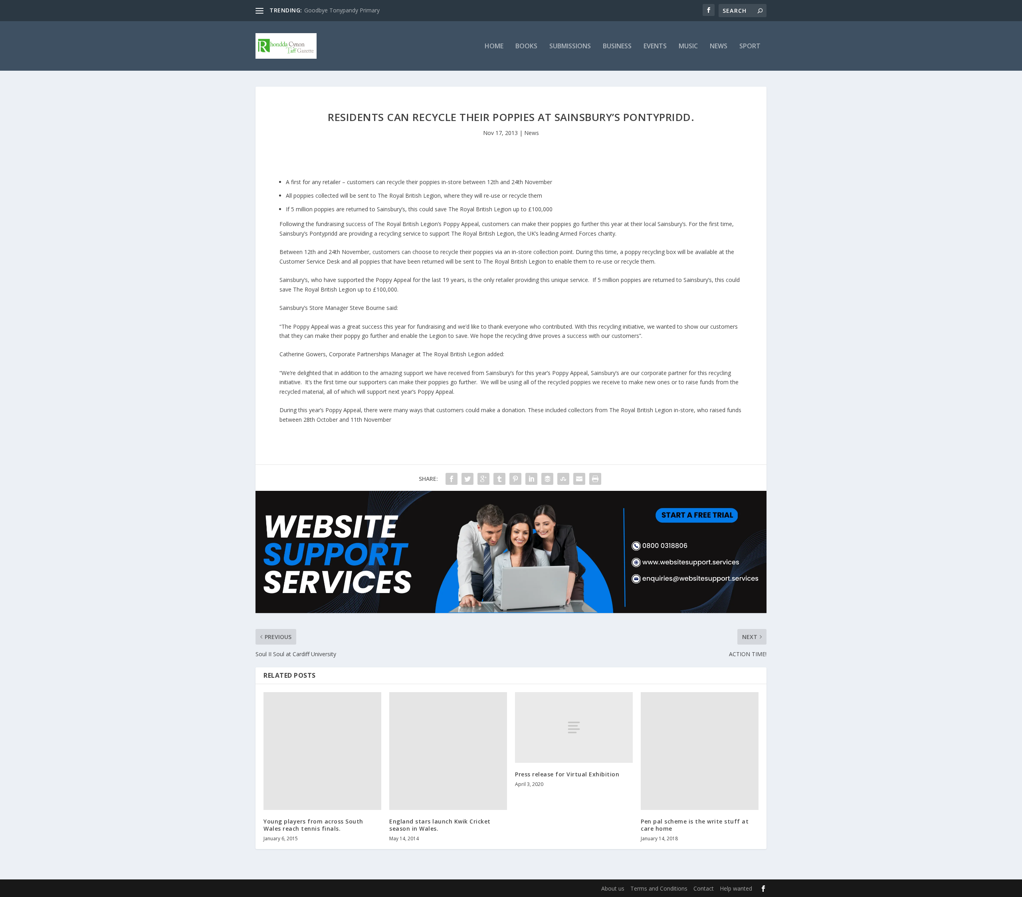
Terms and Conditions (658, 888)
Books (526, 46)
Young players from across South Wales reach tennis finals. (313, 825)
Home (494, 46)
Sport (750, 46)
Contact (703, 888)
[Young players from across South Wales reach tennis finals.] (322, 751)
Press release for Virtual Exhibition (567, 774)
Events (655, 46)
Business (617, 46)
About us (612, 888)
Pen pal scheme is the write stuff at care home (695, 825)
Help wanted (736, 888)
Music (688, 46)
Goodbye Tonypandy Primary (342, 10)
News (718, 46)
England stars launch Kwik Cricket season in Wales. (440, 825)
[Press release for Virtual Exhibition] (574, 727)
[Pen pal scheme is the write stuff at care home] (700, 751)
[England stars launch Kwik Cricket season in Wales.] (448, 751)
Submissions (570, 46)
